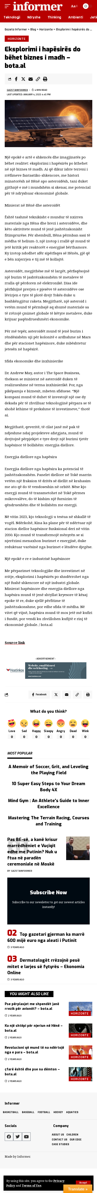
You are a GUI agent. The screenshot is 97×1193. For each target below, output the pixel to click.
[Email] (30, 79)
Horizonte (17, 38)
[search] (66, 6)
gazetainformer (17, 90)
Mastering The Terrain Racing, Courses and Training (48, 821)
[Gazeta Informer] (38, 6)
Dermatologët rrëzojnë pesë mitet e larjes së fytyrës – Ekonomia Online (45, 966)
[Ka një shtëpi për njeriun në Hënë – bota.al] (80, 1030)
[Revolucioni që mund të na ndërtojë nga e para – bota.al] (80, 1052)
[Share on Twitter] (23, 79)
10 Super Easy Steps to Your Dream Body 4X (48, 787)
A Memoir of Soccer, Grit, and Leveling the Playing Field (48, 770)
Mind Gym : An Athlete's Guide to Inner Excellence (48, 804)
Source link (15, 642)
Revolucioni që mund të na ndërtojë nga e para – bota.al (34, 1050)
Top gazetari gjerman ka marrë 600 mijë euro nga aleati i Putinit (46, 937)
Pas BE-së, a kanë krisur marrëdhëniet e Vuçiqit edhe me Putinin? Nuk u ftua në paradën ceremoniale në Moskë (32, 852)
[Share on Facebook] (16, 79)
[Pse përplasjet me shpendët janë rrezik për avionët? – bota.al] (80, 1009)
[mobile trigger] (9, 6)
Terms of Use (31, 1185)
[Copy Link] (38, 79)
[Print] (45, 79)
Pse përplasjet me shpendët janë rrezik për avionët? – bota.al (32, 1006)
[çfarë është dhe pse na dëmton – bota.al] (80, 1074)
